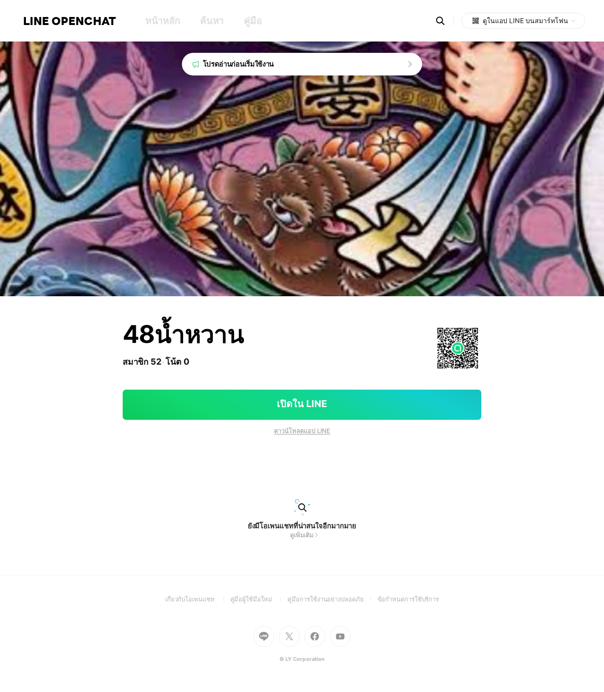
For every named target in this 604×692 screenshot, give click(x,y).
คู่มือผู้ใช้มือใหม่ (259, 599)
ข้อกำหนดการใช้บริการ (408, 599)
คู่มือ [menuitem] (252, 20)
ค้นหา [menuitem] (212, 20)
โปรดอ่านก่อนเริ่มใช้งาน (238, 63)
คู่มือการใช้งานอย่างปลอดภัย (332, 599)
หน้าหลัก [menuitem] (162, 20)
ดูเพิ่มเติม (302, 535)
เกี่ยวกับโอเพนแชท (197, 599)
